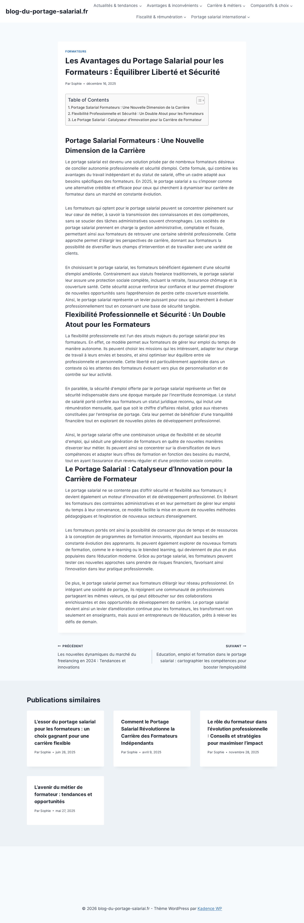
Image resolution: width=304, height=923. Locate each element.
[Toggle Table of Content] (198, 100)
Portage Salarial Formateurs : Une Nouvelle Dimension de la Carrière (130, 107)
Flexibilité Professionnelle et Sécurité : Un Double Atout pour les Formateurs (138, 113)
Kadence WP (210, 908)
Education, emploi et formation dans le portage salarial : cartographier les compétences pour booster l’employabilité (201, 657)
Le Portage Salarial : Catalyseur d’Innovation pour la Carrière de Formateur (137, 119)
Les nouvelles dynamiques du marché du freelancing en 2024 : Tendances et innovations (97, 657)
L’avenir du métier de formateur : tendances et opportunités (63, 794)
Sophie (76, 83)
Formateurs (75, 51)
